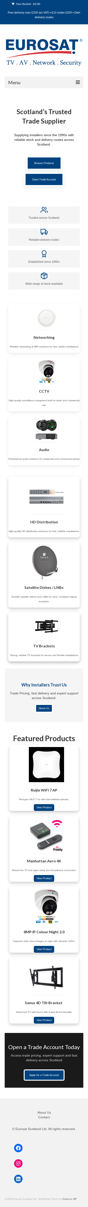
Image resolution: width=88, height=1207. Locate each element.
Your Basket (27, 4)
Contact (44, 1117)
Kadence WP (69, 1199)
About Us (44, 1112)
